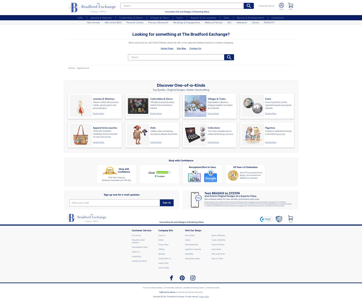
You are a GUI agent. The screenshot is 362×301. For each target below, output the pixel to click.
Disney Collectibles (218, 240)
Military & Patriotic (214, 22)
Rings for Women (218, 245)
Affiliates (161, 249)
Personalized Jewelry (192, 259)
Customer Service (266, 6)
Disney (255, 22)
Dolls (226, 17)
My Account (136, 235)
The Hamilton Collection (173, 288)
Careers (161, 240)
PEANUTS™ (269, 22)
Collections (278, 17)
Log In (281, 9)
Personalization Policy (140, 247)
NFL (230, 22)
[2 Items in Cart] (290, 217)
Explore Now (98, 113)
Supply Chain (163, 263)
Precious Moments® (158, 22)
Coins (179, 17)
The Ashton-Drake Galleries (152, 288)
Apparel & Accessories (203, 17)
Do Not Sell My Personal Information (181, 292)
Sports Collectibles (218, 235)
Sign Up (167, 202)
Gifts (80, 17)
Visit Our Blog (163, 268)
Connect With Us (164, 259)
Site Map (161, 254)
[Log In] (281, 5)
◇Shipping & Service (139, 261)
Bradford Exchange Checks (194, 288)
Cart (290, 9)
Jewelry (187, 240)
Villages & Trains (159, 17)
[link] (266, 219)
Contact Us (136, 252)
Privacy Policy (163, 245)
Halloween (241, 22)
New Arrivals (93, 22)
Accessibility (136, 257)
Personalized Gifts (191, 245)
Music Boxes (216, 249)
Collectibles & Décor (131, 17)
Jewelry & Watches (101, 17)
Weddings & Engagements (186, 22)
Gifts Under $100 (113, 22)
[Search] (249, 6)
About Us (161, 235)
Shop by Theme (217, 259)
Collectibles (189, 254)
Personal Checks (135, 22)
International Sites (212, 288)
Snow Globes (190, 235)
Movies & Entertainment (250, 17)
